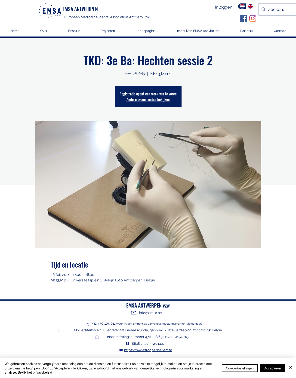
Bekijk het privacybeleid (35, 372)
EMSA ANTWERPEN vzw (148, 305)
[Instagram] (252, 18)
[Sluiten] (290, 368)
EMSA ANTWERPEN (80, 8)
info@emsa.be (150, 313)
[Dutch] (242, 6)
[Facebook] (243, 18)
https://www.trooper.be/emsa (148, 350)
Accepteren (272, 368)
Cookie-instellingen (240, 368)
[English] (250, 6)
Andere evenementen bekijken (148, 99)
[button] (107, 32)
